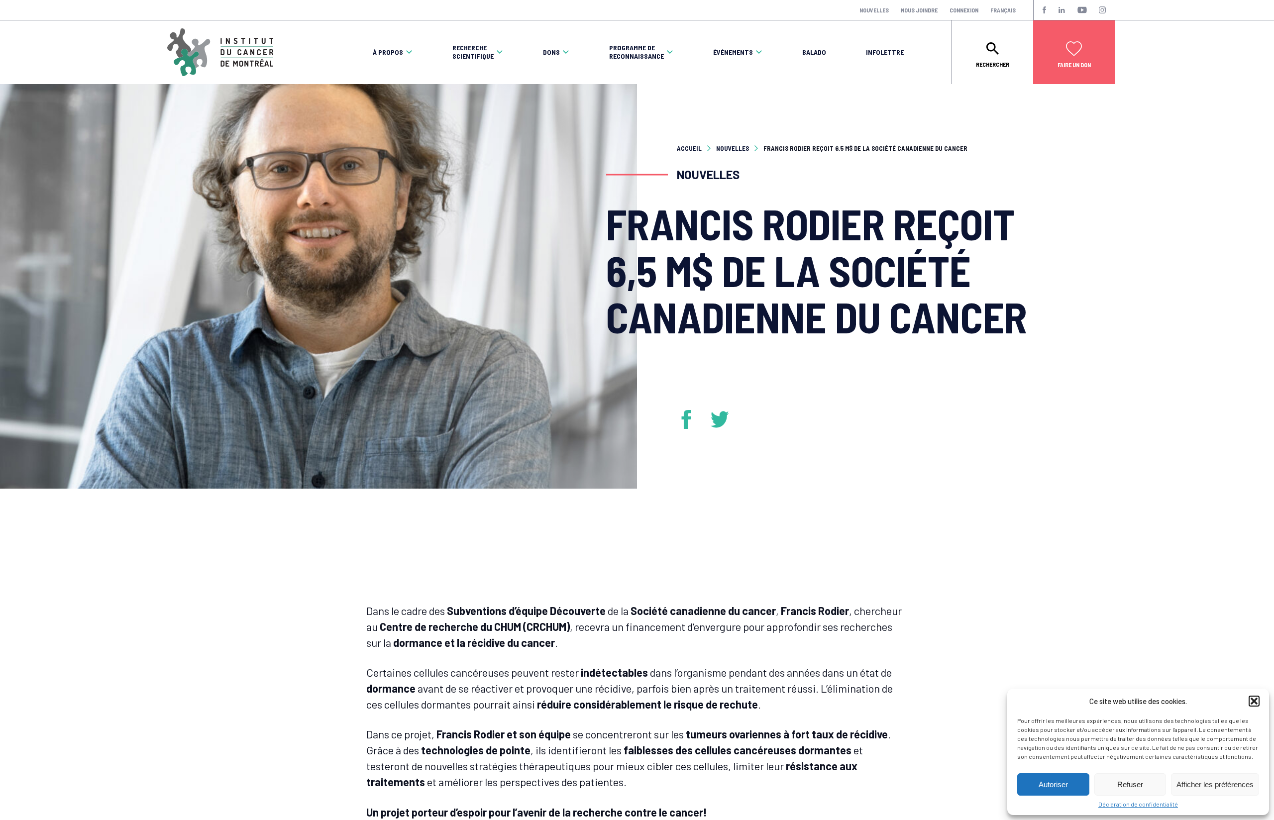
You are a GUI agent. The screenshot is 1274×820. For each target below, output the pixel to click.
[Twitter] (720, 419)
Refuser (1130, 784)
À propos (388, 52)
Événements (733, 52)
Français (1003, 10)
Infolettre (885, 52)
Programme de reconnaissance (636, 52)
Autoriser (1053, 784)
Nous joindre (919, 10)
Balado (814, 52)
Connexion (964, 10)
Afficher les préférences (1215, 784)
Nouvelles (874, 10)
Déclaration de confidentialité (1138, 804)
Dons (551, 52)
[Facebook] (690, 419)
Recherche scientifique (473, 52)
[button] (1254, 701)
